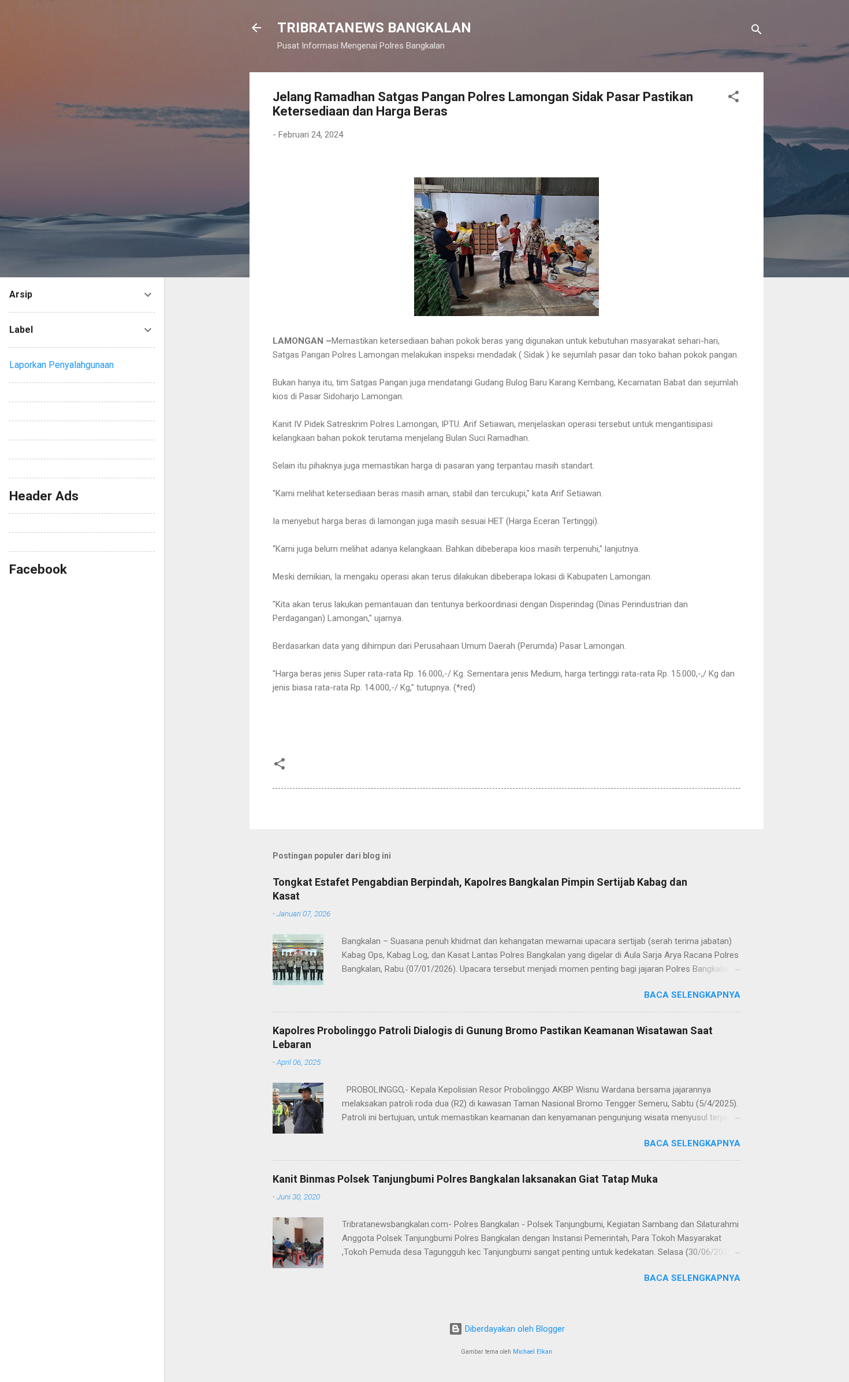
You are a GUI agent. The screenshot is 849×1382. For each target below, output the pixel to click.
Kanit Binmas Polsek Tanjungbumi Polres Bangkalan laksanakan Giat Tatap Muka (465, 1179)
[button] (733, 98)
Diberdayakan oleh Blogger (514, 1329)
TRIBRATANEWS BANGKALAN (374, 28)
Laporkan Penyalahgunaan (61, 364)
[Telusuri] (757, 31)
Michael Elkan (532, 1351)
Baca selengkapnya (692, 995)
